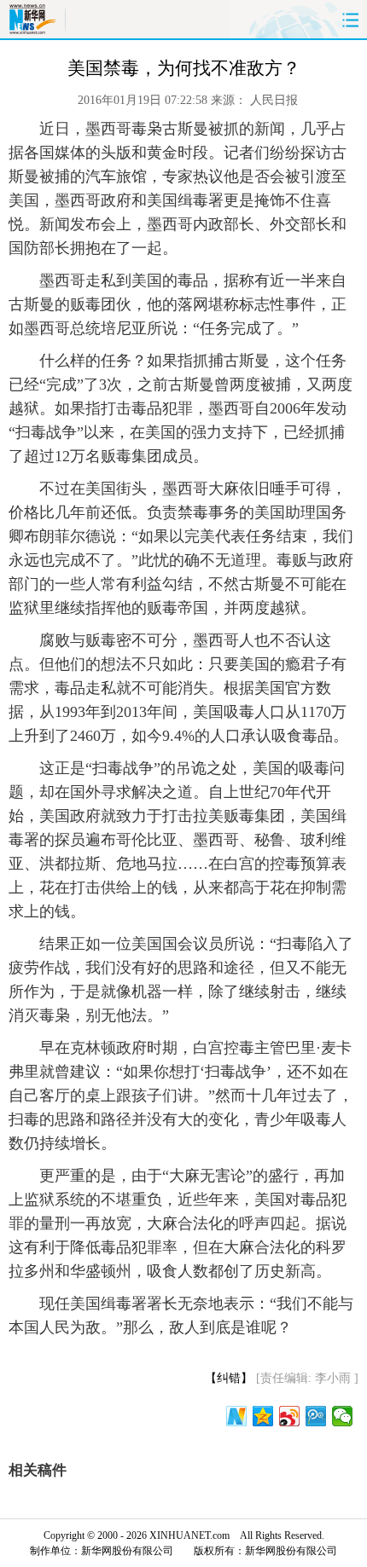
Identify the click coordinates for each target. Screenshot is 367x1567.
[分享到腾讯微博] (316, 1416)
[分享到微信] (342, 1416)
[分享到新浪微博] (289, 1416)
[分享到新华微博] (237, 1416)
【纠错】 (229, 1378)
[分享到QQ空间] (263, 1416)
